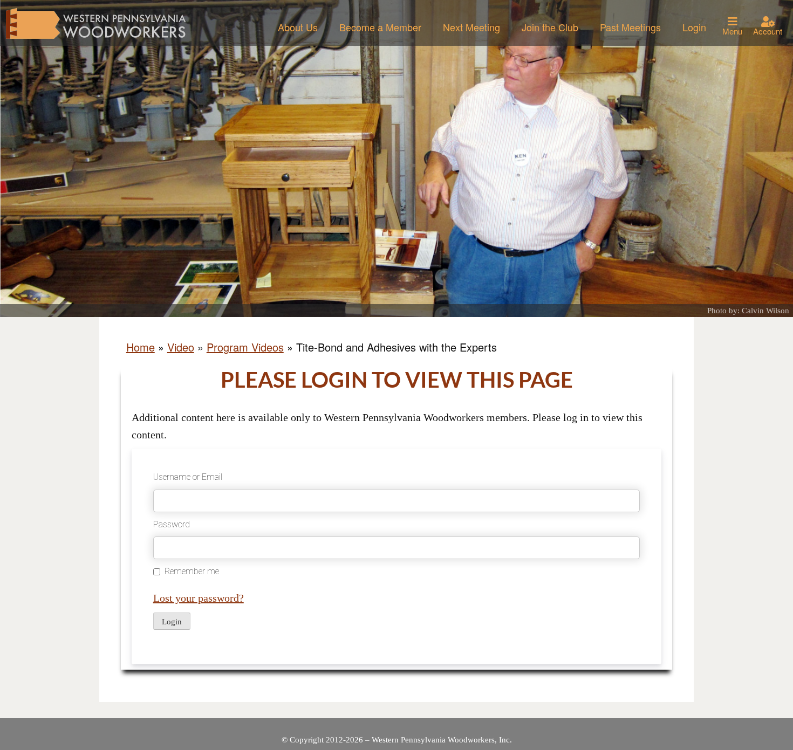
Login (694, 27)
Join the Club (550, 27)
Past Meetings (630, 27)
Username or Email (187, 477)
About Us (298, 27)
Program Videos (245, 347)
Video (180, 347)
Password (171, 524)
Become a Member (380, 27)
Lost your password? (198, 598)
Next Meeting (471, 27)
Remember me (192, 571)
